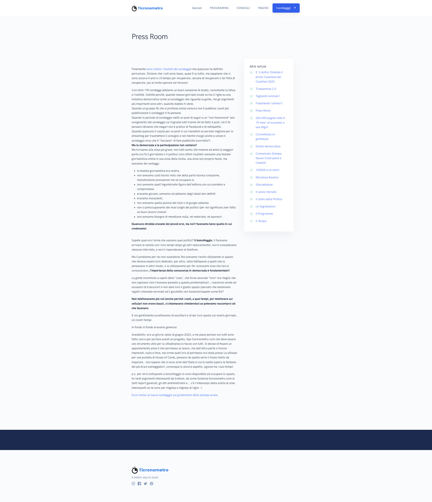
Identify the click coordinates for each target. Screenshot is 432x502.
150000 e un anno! (267, 170)
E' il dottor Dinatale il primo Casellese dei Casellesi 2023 (269, 77)
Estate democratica (268, 146)
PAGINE (263, 8)
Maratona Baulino (267, 177)
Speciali (197, 8)
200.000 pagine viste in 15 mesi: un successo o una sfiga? (270, 122)
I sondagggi (283, 8)
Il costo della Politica (269, 199)
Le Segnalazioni (265, 206)
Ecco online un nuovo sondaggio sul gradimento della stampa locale (175, 395)
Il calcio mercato (266, 192)
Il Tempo (261, 221)
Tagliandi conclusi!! (268, 96)
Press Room (263, 110)
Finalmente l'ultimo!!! (269, 103)
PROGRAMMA (219, 8)
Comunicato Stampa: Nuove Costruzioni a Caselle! (269, 158)
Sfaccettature (264, 184)
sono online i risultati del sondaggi (168, 69)
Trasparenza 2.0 (266, 88)
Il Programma (264, 213)
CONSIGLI (243, 8)
